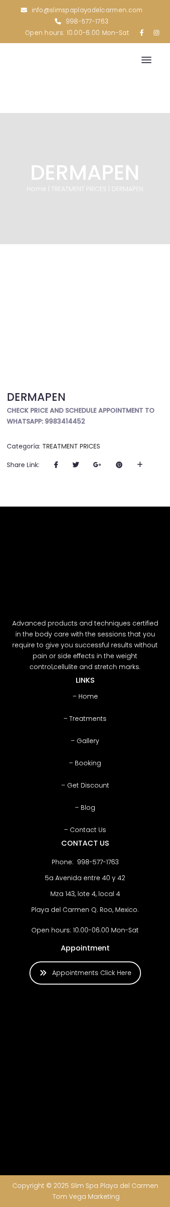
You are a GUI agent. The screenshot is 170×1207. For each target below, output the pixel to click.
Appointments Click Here (91, 972)
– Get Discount (85, 785)
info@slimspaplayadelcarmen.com (87, 10)
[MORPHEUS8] (137, 1127)
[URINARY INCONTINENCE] (87, 1127)
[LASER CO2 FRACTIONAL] (36, 1076)
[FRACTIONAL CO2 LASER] (137, 1076)
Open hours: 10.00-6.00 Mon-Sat (77, 33)
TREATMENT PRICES (79, 188)
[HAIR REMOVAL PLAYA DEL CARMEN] (137, 1025)
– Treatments (85, 718)
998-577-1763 (87, 21)
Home (36, 188)
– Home (85, 696)
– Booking (85, 763)
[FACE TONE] (36, 1127)
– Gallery (85, 740)
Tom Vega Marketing (86, 1196)
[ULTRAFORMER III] (36, 1025)
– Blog (85, 807)
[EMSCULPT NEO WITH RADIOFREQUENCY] (87, 1076)
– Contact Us (85, 829)
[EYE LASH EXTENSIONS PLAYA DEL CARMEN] (87, 1025)
